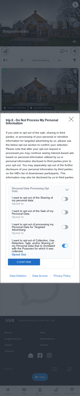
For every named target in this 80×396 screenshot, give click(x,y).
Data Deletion (18, 275)
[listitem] (40, 189)
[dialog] (40, 198)
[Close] (72, 120)
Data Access (40, 275)
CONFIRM (24, 262)
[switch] (65, 199)
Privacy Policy (62, 275)
